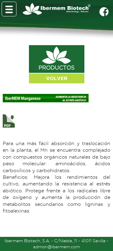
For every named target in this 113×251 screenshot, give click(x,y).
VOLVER (56, 78)
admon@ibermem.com (56, 246)
